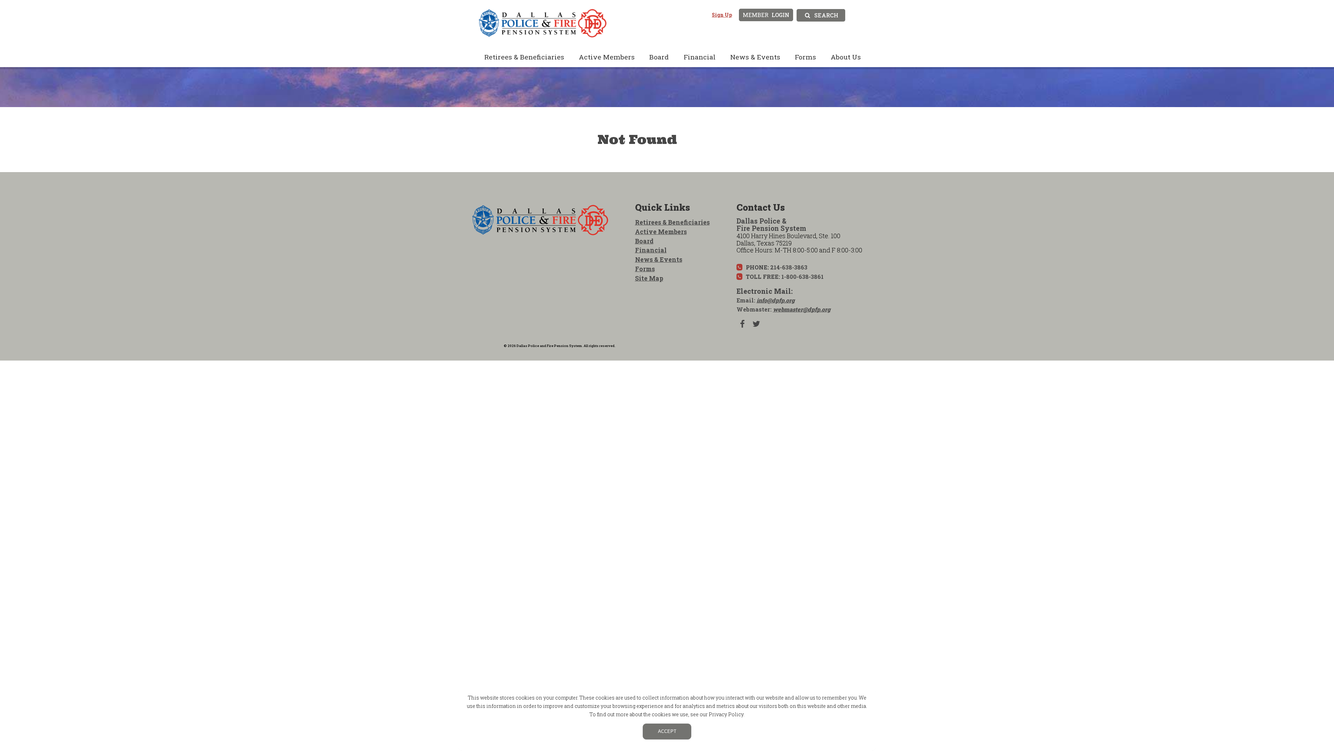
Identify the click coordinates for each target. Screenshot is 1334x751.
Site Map (649, 278)
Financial (700, 57)
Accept (667, 731)
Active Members (607, 57)
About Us (846, 57)
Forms (805, 57)
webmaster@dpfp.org (802, 309)
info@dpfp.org (776, 300)
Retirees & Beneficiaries (524, 57)
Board (659, 57)
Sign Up (722, 14)
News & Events (755, 57)
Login (766, 14)
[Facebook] (742, 323)
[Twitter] (756, 323)
